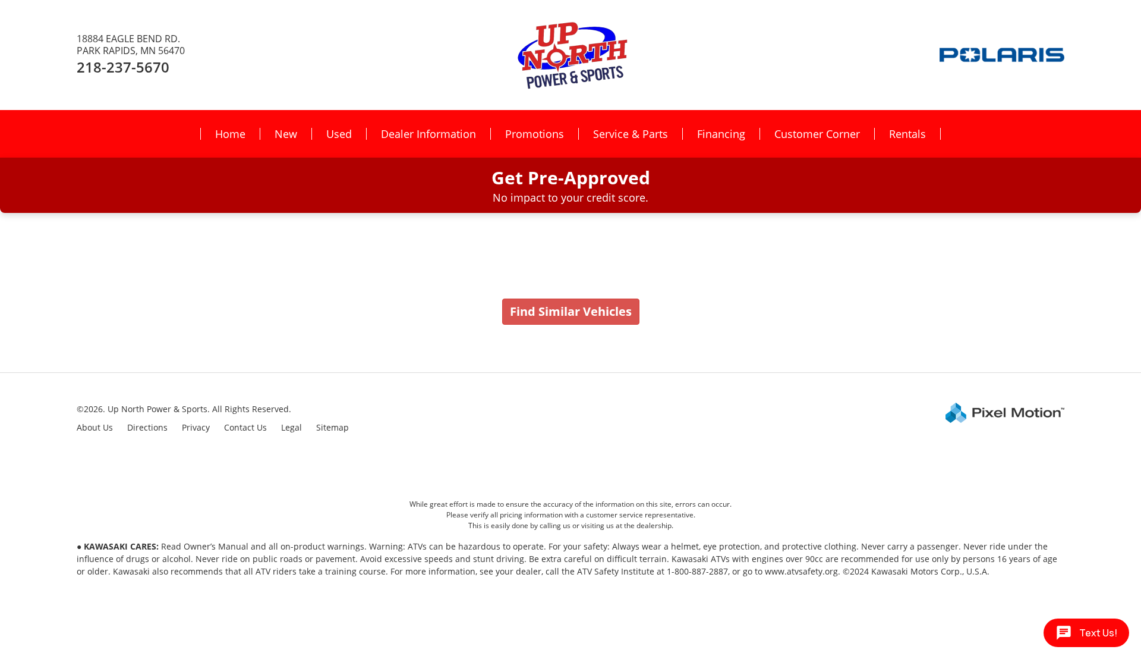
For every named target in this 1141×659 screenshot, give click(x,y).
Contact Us (245, 427)
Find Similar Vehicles (571, 311)
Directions (147, 427)
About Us (95, 427)
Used (339, 134)
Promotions (534, 134)
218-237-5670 (123, 67)
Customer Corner (817, 134)
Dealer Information (428, 134)
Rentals (907, 134)
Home (230, 134)
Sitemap (332, 427)
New (286, 134)
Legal (291, 427)
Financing (721, 134)
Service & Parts (630, 134)
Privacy (196, 427)
